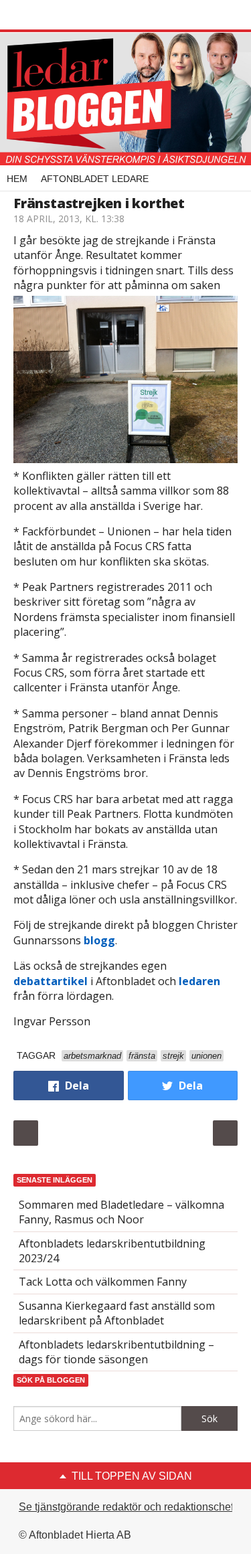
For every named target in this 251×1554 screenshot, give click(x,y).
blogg (99, 940)
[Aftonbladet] (63, 15)
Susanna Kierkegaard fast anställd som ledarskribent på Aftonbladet (117, 1313)
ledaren (199, 981)
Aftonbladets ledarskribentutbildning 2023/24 (112, 1251)
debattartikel (50, 981)
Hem (17, 178)
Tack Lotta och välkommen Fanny (103, 1281)
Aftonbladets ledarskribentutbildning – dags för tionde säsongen (116, 1352)
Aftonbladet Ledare (95, 178)
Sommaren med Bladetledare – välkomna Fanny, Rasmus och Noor (121, 1212)
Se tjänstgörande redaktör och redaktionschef (126, 1507)
